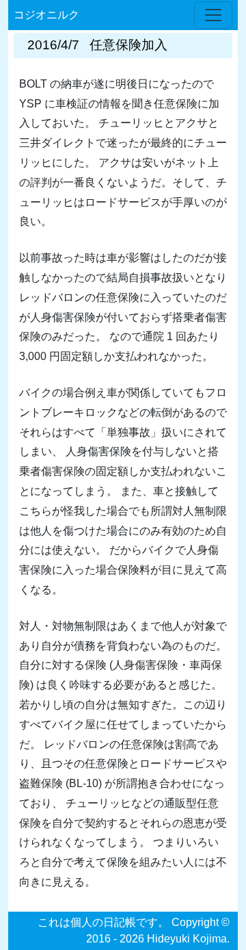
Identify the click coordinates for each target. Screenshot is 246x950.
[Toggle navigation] (213, 15)
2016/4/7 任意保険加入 (97, 45)
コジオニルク (46, 15)
